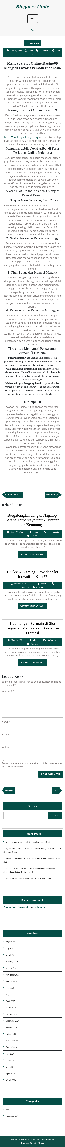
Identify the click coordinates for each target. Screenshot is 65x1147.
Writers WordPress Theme (23, 1139)
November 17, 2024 (22, 584)
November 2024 (13, 1027)
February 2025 (12, 1014)
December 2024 (12, 1021)
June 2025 (10, 988)
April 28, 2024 (17, 532)
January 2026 (11, 968)
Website (6, 747)
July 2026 (10, 948)
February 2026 (12, 962)
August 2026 (11, 942)
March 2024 (11, 1080)
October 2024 (11, 1034)
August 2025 (11, 981)
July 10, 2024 (16, 50)
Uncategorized (32, 43)
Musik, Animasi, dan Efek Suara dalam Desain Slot (28, 842)
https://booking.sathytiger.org (21, 137)
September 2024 (13, 1041)
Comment (8, 690)
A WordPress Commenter (16, 907)
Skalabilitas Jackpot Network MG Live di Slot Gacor (28, 878)
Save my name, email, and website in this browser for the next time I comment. (32, 765)
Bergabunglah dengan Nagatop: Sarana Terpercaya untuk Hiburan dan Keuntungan (32, 520)
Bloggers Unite (32, 7)
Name (6, 721)
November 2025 (13, 975)
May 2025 (10, 994)
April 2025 (10, 1001)
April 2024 (10, 1073)
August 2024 (11, 1047)
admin (30, 50)
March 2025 (11, 1008)
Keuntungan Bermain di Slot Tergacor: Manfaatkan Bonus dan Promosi (32, 628)
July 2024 (10, 1054)
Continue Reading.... (33, 555)
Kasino (9, 1110)
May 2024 (10, 1067)
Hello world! (40, 907)
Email (5, 734)
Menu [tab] (32, 18)
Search (32, 806)
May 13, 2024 (17, 640)
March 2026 (11, 955)
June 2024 (10, 1060)
